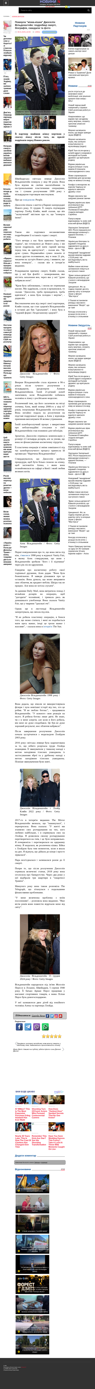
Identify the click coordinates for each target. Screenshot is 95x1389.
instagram (44, 1162)
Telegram (37, 1162)
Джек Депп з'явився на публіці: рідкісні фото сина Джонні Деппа (37, 1050)
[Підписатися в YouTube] (61, 1016)
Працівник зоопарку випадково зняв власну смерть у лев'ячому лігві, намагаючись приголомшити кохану (39, 1044)
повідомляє (29, 199)
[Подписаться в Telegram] (52, 1016)
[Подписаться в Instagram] (56, 1016)
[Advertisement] (40, 1070)
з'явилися (25, 555)
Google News (38, 1015)
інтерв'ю (47, 626)
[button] (63, 39)
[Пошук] (89, 10)
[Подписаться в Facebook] (48, 1016)
